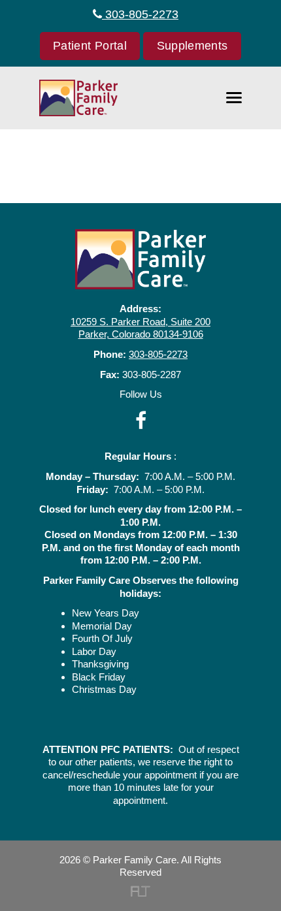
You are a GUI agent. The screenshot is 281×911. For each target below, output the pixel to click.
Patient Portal (90, 45)
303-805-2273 (140, 14)
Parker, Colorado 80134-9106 (140, 334)
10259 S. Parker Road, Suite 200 (140, 321)
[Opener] (234, 98)
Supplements (192, 45)
